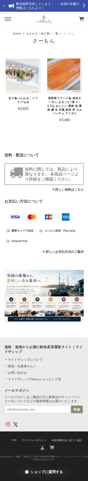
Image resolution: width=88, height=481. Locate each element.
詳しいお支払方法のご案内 (65, 251)
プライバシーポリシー (34, 440)
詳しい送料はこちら (69, 189)
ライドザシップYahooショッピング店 (34, 379)
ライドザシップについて (25, 359)
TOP (13, 440)
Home (17, 33)
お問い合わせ (17, 372)
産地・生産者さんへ (22, 366)
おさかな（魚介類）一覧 (42, 33)
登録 (77, 409)
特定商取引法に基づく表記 (67, 440)
